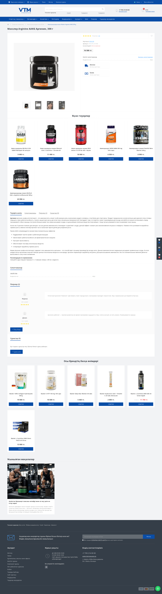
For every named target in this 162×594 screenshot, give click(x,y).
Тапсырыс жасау (150, 11)
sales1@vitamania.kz (89, 556)
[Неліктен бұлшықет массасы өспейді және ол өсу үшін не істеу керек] (31, 481)
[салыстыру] (32, 125)
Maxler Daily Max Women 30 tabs (81, 394)
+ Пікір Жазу (16, 329)
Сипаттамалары (30, 213)
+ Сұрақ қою (16, 352)
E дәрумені (102, 13)
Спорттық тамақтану (16, 19)
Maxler (91, 41)
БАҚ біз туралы (12, 561)
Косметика (43, 19)
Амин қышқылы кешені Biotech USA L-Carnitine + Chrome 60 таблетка (51, 150)
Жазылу (149, 536)
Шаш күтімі (22, 525)
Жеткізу (51, 2)
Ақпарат (78, 19)
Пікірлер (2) (43, 213)
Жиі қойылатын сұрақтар (15, 567)
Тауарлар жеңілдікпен (107, 19)
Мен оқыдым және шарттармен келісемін (103, 540)
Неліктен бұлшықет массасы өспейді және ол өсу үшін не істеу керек (29, 502)
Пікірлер (94, 19)
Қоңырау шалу (123, 11)
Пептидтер (55, 19)
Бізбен (9, 569)
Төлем (43, 2)
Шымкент (54, 525)
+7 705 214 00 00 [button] (89, 553)
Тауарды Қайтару (13, 572)
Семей (69, 13)
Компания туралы (61, 2)
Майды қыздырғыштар (32, 525)
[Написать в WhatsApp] (157, 588)
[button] (159, 256)
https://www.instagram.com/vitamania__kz (46, 567)
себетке (21, 159)
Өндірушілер (66, 19)
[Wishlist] (152, 36)
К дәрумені (85, 13)
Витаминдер (31, 19)
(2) (99, 36)
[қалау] (32, 122)
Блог (86, 19)
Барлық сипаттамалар (145, 57)
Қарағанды (47, 525)
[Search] (103, 9)
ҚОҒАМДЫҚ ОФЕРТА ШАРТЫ (99, 540)
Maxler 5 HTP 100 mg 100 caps (51, 394)
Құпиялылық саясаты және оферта (18, 558)
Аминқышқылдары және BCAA (35, 24)
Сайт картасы (11, 575)
